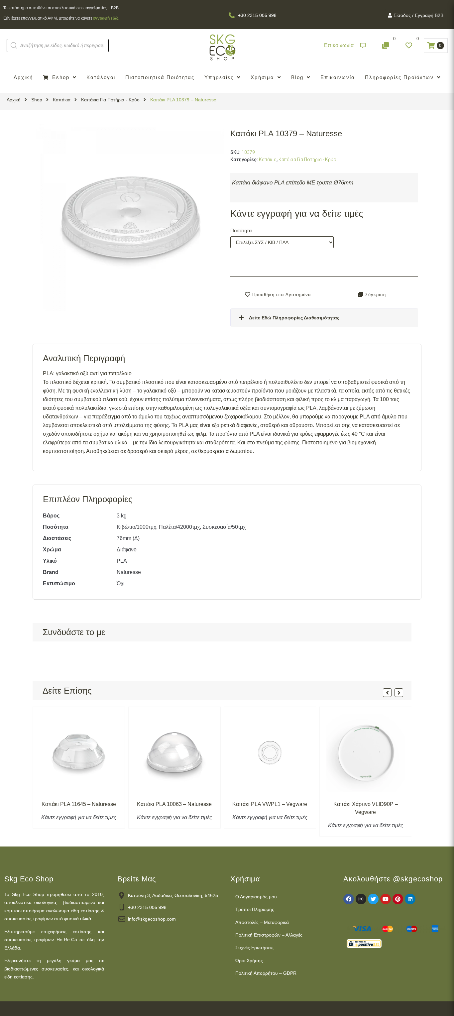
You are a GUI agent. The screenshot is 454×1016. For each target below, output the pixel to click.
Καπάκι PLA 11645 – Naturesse (79, 804)
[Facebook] (348, 899)
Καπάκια (61, 99)
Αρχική (14, 99)
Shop (36, 99)
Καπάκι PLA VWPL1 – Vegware (269, 804)
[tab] (324, 317)
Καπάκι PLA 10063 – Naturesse (174, 804)
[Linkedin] (410, 899)
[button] (344, 46)
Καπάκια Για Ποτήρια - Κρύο (110, 99)
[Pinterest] (398, 899)
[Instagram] (361, 899)
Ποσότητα (241, 230)
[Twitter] (373, 899)
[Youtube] (385, 899)
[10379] (130, 217)
